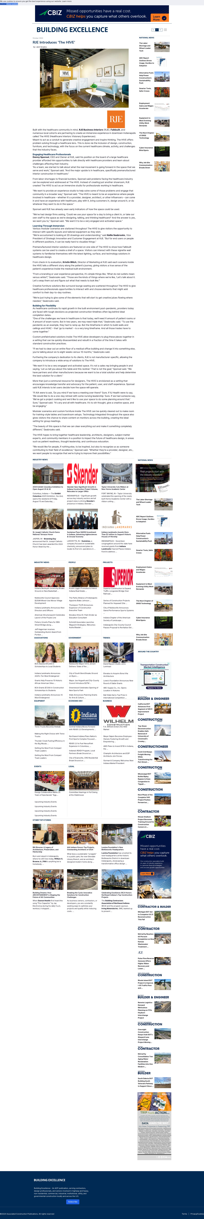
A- (153, 29)
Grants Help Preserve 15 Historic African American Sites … (48, 681)
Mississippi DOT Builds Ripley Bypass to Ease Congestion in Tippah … (144, 779)
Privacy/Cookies (197, 1214)
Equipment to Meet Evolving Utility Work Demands (144, 586)
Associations (41, 638)
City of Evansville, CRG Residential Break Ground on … (83, 759)
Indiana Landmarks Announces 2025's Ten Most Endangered (47, 674)
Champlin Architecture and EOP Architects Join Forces (116, 754)
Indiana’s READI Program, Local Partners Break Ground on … (82, 752)
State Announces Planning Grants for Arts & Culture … (83, 696)
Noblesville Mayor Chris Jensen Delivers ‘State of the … (82, 665)
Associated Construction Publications (22, 1214)
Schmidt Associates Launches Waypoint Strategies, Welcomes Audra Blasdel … (82, 625)
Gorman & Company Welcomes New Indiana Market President (118, 761)
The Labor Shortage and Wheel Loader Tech (144, 502)
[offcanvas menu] (165, 29)
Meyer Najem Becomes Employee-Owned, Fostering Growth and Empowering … (117, 739)
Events (37, 766)
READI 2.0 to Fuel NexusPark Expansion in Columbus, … (81, 744)
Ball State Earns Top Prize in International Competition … (115, 696)
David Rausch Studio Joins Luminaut (114, 665)
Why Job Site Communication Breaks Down (145, 165)
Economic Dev (76, 701)
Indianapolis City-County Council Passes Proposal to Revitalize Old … (118, 626)
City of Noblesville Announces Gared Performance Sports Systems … (118, 610)
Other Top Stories (42, 820)
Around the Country (148, 651)
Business (107, 701)
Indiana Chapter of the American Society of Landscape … (116, 619)
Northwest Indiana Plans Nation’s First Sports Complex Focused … (83, 737)
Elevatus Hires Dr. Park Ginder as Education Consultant (83, 616)
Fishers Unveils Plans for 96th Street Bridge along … (47, 623)
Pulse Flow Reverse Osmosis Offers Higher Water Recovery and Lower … (146, 963)
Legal (71, 766)
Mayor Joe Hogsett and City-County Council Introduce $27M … (84, 681)
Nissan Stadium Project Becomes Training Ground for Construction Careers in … (146, 822)
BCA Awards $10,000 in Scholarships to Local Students (48, 665)
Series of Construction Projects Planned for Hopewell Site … (116, 601)
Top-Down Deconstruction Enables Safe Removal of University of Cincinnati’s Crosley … (144, 733)
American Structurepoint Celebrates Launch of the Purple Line (50, 616)
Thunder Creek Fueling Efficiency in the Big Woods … (50, 742)
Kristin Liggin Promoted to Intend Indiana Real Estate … (83, 589)
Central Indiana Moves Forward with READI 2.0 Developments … (82, 728)
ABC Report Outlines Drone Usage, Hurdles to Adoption (145, 519)
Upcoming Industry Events (46, 802)
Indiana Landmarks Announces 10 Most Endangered (49, 696)
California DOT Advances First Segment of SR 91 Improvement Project (145, 709)
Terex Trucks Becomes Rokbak (48, 727)
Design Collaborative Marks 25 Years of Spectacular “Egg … (47, 793)
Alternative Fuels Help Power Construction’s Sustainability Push (146, 78)
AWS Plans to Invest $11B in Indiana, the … (118, 747)
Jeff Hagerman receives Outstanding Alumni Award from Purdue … (48, 632)
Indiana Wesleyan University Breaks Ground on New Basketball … (49, 589)
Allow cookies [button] (12, 4)
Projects (108, 562)
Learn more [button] (67, 1)
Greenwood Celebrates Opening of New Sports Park (83, 689)
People (72, 562)
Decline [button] (3, 4)
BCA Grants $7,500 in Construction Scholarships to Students (49, 689)
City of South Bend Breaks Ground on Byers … (83, 674)
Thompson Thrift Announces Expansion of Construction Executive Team (81, 607)
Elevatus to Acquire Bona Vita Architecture (115, 674)
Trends (106, 638)
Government (75, 638)
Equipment (39, 701)
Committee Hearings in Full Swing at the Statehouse (83, 793)
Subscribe (72, 1202)
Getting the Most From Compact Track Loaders (48, 749)
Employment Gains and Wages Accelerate (146, 105)
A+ (160, 29)
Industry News (40, 460)
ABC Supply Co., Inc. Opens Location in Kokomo (114, 689)
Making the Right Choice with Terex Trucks (49, 735)
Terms (184, 1214)
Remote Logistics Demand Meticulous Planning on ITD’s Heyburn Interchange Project (145, 1010)
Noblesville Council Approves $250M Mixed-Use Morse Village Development (48, 600)
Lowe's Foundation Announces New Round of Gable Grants (118, 681)
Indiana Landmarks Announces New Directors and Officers (49, 609)
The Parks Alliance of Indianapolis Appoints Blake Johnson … (83, 599)
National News (146, 38)
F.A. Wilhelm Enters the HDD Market (115, 728)
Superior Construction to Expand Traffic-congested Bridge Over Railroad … (117, 591)
